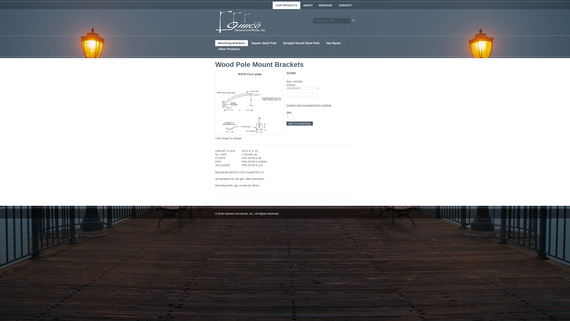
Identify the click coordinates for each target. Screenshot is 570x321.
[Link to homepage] (240, 32)
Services (325, 5)
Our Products (286, 5)
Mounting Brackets (231, 43)
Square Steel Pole (264, 43)
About (308, 5)
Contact (345, 5)
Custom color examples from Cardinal (308, 105)
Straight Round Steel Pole (301, 43)
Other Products (229, 49)
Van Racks (333, 43)
